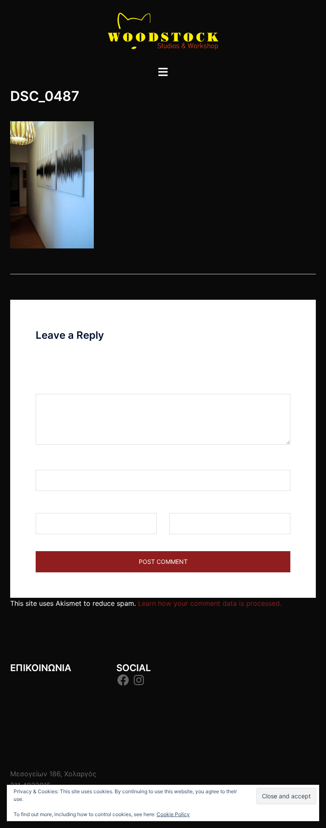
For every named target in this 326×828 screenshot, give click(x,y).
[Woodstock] (163, 32)
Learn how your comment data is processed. (209, 603)
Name (48, 461)
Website (182, 505)
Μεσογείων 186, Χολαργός (53, 773)
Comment (54, 386)
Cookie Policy (173, 814)
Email (47, 505)
